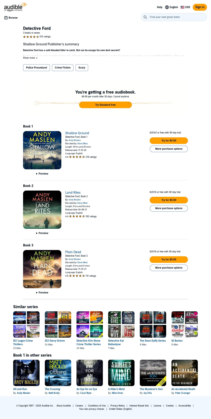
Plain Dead (73, 252)
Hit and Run (20, 389)
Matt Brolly (54, 393)
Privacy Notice (117, 405)
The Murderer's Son (151, 389)
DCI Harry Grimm (55, 340)
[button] (30, 57)
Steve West (82, 143)
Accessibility (185, 405)
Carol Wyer (86, 393)
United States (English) (120, 409)
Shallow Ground (77, 133)
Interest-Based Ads (139, 405)
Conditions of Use (97, 405)
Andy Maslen (75, 140)
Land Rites (73, 193)
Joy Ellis (148, 393)
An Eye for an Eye (86, 389)
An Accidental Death (183, 389)
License (157, 405)
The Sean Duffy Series (153, 340)
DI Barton (176, 340)
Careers (79, 405)
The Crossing (52, 389)
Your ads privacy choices (91, 409)
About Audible (64, 405)
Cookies (170, 405)
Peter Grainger (182, 393)
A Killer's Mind (116, 389)
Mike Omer (117, 393)
